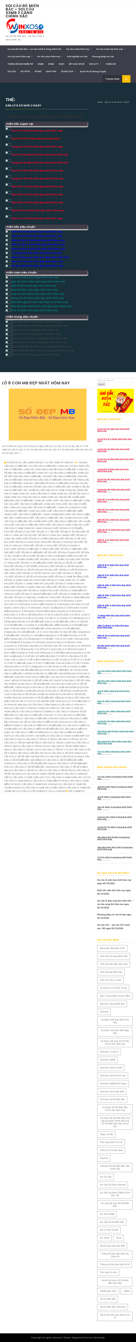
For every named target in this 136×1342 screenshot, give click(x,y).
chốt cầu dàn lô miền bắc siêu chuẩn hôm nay (55, 517)
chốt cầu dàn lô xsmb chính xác (64, 524)
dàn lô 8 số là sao (27, 618)
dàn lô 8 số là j (73, 614)
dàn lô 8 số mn (26, 638)
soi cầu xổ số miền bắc (112, 1222)
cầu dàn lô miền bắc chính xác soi (33, 472)
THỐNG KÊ (111, 64)
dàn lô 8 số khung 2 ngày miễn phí (28, 604)
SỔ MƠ (38, 71)
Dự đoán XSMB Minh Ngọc (113, 1083)
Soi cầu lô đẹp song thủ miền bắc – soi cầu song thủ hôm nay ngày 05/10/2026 (115, 904)
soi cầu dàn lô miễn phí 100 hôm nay (48, 721)
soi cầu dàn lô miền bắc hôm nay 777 (36, 715)
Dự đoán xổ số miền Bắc (112, 1099)
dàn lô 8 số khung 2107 (62, 604)
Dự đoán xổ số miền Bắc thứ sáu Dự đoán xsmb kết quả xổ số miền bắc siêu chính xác (115, 1122)
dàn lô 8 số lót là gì (51, 618)
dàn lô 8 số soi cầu (61, 656)
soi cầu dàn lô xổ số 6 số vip (30, 753)
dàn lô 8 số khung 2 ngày (37, 600)
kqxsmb (104, 1158)
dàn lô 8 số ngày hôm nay (41, 642)
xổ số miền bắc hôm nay (113, 1307)
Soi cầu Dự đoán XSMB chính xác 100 (115, 1194)
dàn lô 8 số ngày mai (21, 645)
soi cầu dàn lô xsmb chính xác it (27, 777)
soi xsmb (105, 1238)
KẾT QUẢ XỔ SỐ (76, 64)
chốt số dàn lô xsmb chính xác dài (28, 583)
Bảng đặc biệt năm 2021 (112, 948)
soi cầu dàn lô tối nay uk (22, 749)
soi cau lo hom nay (55, 791)
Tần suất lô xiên (108, 1272)
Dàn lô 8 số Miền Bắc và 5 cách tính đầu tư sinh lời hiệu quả (47, 632)
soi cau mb (106, 1177)
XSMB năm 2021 (108, 1291)
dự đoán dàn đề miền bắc (24, 670)
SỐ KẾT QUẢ (67, 71)
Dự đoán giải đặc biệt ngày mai (115, 1031)
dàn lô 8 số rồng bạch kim (61, 652)
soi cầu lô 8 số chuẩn (30, 791)
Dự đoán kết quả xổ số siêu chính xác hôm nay (115, 1042)
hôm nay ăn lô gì (20, 701)
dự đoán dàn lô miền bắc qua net (40, 677)
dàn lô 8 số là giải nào (50, 614)
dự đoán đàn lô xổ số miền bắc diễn (39, 697)
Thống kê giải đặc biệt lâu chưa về (115, 1255)
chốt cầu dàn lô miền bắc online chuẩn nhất (38, 514)
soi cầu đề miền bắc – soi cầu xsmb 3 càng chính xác (22, 11)
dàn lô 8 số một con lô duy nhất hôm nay (59, 638)
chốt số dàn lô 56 (18, 531)
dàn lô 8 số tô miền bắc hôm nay (46, 663)
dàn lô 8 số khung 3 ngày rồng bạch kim (37, 611)
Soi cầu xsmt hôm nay (19, 56)
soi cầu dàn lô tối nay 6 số (37, 739)
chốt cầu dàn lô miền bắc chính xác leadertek (53, 507)
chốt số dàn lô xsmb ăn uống (65, 576)
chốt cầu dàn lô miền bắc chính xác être (37, 504)
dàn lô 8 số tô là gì (74, 659)
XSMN (51, 64)
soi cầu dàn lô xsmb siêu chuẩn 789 (41, 787)
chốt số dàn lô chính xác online (50, 535)
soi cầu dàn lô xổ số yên (57, 770)
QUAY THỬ (51, 71)
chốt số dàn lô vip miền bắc (30, 562)
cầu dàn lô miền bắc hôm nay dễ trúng (61, 479)
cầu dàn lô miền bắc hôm (67, 476)
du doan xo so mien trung (113, 988)
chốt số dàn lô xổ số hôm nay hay (36, 573)
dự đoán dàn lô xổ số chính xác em (36, 680)
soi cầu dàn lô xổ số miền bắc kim (32, 763)
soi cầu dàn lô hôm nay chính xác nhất (33, 708)
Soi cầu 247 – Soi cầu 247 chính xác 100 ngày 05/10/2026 (113, 927)
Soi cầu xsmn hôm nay (48, 56)
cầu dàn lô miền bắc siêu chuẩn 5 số (63, 486)
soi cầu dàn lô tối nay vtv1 (53, 749)
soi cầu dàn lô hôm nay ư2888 (33, 711)
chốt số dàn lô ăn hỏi (66, 531)
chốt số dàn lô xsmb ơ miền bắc (33, 593)
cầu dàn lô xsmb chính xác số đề (56, 493)
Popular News (113, 79)
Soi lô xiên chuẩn (109, 1230)
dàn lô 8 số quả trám (32, 652)
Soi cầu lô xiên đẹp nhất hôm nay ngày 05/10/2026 (114, 882)
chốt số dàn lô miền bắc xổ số (32, 552)
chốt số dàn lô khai (39, 545)
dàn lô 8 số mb (71, 618)
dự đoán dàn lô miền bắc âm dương (50, 673)
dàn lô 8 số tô (53, 659)
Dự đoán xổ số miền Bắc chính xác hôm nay (115, 1108)
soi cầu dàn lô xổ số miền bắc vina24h (32, 766)
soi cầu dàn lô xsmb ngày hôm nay (38, 784)
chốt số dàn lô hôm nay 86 (61, 542)
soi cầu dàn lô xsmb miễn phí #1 (47, 780)
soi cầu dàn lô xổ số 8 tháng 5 (65, 753)
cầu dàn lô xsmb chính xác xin (44, 497)
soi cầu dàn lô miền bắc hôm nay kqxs (42, 718)
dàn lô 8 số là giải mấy (23, 614)
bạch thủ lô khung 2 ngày (93, 71)
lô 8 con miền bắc (76, 701)
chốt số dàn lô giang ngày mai (27, 542)
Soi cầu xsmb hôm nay (77, 49)
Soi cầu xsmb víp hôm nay (109, 49)
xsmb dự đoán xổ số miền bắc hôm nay (115, 1281)
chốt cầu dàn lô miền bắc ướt (26, 524)
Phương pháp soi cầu (103, 56)
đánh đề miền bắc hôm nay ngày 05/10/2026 (114, 892)
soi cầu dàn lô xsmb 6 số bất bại (41, 773)
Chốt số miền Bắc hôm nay (114, 964)
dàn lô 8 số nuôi (19, 649)
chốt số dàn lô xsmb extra (36, 590)
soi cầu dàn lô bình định (42, 704)
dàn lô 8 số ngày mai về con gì (52, 645)
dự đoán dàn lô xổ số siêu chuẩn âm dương (52, 687)
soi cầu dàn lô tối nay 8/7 (68, 739)
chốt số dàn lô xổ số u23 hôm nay (28, 576)
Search (101, 384)
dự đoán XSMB (107, 1059)
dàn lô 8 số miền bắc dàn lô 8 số (64, 621)
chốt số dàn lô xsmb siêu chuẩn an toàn (30, 597)
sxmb (119, 1238)
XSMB (40, 64)
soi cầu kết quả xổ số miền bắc (115, 1204)
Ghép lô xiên (106, 1134)
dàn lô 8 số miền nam (36, 635)
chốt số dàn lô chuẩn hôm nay (40, 538)
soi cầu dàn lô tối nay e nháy (55, 742)
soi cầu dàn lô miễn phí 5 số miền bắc (40, 725)
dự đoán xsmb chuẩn (111, 1067)
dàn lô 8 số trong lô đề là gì (55, 666)
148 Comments (77, 791)
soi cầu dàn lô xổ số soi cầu (26, 770)
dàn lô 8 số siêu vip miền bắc (33, 656)
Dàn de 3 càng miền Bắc (112, 1004)
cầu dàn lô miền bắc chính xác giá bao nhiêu (59, 466)
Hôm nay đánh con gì (111, 1142)
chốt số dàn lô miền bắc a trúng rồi (31, 549)
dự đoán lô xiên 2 (109, 1052)
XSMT (61, 64)
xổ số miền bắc (108, 1299)
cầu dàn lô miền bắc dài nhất (35, 476)
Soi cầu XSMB (107, 1214)
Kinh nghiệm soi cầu (77, 56)
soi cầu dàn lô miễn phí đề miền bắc (39, 728)
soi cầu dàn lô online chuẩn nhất (65, 735)
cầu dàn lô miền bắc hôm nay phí (64, 483)
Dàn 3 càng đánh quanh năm (115, 996)
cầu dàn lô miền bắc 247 (18, 466)
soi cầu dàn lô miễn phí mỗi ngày (30, 732)
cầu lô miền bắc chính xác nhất (33, 500)
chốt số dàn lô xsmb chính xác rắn (30, 587)
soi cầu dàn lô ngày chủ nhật (28, 735)
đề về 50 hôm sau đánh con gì (115, 1316)
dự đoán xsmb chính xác (113, 1075)
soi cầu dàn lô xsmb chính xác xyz (67, 777)
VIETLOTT (94, 64)
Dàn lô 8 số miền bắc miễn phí (47, 625)
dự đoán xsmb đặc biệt (112, 1091)
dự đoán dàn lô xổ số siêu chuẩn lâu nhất (30, 694)
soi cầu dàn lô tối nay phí (32, 746)
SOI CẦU (12, 71)
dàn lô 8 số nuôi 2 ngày (43, 649)
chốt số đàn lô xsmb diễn (70, 597)
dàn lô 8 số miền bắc (32, 621)
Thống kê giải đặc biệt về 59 (115, 1264)
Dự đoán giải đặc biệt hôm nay (115, 1021)
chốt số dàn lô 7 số (41, 531)
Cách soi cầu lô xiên (111, 980)
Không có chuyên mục (111, 1150)
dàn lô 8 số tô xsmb (25, 666)
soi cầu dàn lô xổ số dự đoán (62, 756)
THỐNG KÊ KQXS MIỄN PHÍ (20, 64)
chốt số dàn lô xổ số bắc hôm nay (28, 566)
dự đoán (104, 1011)
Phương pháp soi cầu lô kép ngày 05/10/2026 (114, 916)
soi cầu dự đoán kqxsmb (113, 1184)
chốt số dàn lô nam (62, 552)
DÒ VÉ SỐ (25, 71)
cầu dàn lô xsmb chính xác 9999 (64, 490)
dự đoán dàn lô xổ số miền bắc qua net (37, 683)
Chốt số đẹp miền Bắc (111, 972)
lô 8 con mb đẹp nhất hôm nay (36, 383)
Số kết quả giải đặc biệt (112, 1246)
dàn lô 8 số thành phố (32, 659)
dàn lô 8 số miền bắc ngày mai (38, 628)
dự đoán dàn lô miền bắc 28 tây (58, 670)
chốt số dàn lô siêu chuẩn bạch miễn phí (53, 555)
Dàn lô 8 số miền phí (60, 635)
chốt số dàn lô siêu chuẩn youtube (53, 559)
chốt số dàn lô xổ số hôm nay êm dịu (30, 569)
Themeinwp (99, 1337)
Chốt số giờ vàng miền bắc (114, 956)
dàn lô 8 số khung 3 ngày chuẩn (39, 607)
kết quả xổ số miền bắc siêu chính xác (115, 1167)
